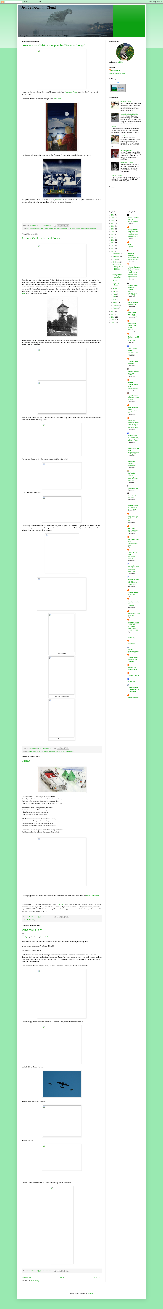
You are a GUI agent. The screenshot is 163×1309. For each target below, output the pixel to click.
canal (31, 228)
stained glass (70, 751)
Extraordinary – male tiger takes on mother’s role (134, 569)
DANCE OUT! (132, 304)
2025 (113, 218)
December (116, 254)
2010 (113, 317)
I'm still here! (131, 340)
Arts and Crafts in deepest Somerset (43, 238)
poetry (73, 228)
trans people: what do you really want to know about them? (133, 438)
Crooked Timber (133, 218)
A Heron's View (133, 362)
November (116, 256)
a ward (123, 136)
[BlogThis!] (61, 225)
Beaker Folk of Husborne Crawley (132, 287)
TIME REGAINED (133, 623)
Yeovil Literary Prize (92, 896)
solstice (78, 228)
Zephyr (26, 760)
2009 (113, 320)
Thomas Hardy (85, 228)
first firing (130, 246)
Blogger (90, 1293)
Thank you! (131, 615)
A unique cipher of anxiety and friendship (133, 659)
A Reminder (131, 605)
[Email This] (58, 225)
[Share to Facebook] (65, 225)
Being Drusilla (132, 435)
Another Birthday (132, 316)
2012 (113, 311)
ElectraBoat (132, 496)
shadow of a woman (127, 163)
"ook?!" (130, 244)
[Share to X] (63, 225)
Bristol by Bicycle (134, 613)
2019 (113, 234)
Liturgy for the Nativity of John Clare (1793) (132, 293)
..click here (121, 62)
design (46, 228)
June (114, 294)
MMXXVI (130, 329)
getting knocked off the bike (129, 114)
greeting (51, 228)
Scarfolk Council (133, 371)
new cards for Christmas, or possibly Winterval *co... (118, 268)
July (114, 291)
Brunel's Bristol (117, 175)
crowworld (131, 681)
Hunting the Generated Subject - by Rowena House (133, 234)
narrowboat (63, 228)
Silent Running (132, 465)
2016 (113, 243)
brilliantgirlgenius (133, 697)
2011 (113, 314)
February (116, 305)
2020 (113, 232)
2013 (113, 251)
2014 (113, 248)
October (115, 259)
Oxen (69, 228)
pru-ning (24, 937)
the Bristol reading (126, 150)
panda (114, 127)
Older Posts (97, 1277)
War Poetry (131, 528)
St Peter (63, 751)
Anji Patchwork (133, 396)
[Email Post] (54, 225)
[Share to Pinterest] (67, 225)
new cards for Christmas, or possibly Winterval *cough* (53, 45)
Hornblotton (45, 751)
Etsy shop (58, 200)
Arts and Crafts (31, 751)
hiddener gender (126, 101)
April (114, 300)
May (114, 297)
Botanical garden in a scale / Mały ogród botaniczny (134, 478)
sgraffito (51, 751)
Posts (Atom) (35, 1281)
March (115, 302)
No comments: (47, 225)
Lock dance (131, 497)
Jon (129, 520)
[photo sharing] (23, 935)
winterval (93, 228)
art (28, 228)
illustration (57, 228)
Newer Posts (26, 1277)
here (23, 293)
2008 (113, 323)
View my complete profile (117, 73)
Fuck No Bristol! (133, 505)
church (39, 751)
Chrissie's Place (133, 675)
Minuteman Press (71, 92)
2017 (113, 240)
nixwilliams (131, 644)
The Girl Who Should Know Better (132, 325)
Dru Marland (44, 937)
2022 (113, 226)
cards (35, 228)
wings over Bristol (32, 929)
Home (62, 1277)
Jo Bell (61, 904)
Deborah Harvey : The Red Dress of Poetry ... (134, 269)
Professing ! (131, 363)
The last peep (131, 594)
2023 (113, 223)
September (116, 262)
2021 (113, 229)
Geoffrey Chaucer (133, 388)
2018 (113, 237)
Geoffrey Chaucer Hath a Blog (133, 384)
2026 (113, 215)
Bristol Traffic (132, 420)
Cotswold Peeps (133, 592)
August (115, 288)
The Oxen (57, 99)
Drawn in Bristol (133, 488)
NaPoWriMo (30, 920)
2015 (113, 246)
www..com (117, 83)
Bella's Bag (131, 638)
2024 (113, 220)
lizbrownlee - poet (133, 566)
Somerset (57, 751)
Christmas (40, 228)
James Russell (133, 302)
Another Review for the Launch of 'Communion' (133, 689)
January (115, 308)
